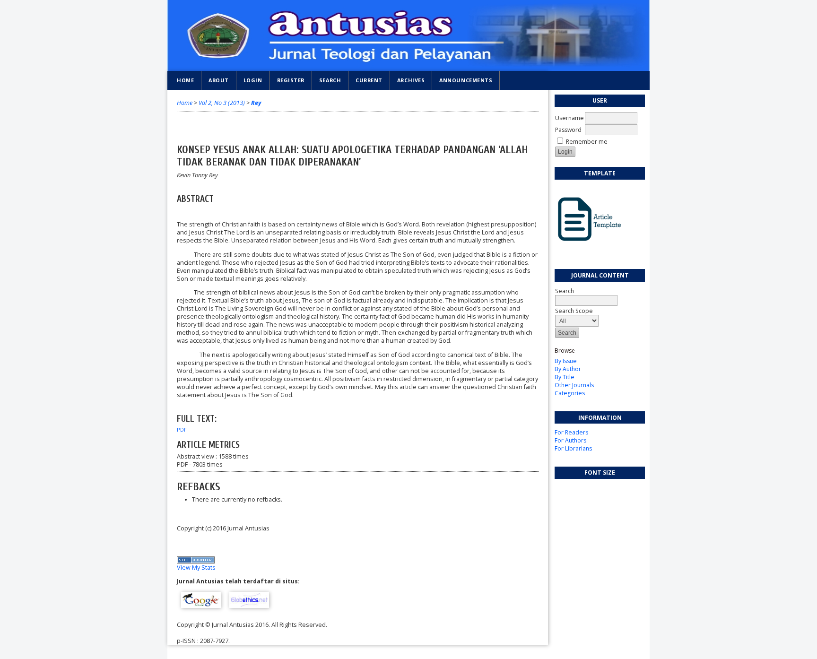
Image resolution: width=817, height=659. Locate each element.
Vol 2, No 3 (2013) (222, 103)
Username (569, 118)
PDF (182, 429)
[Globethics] (249, 606)
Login (252, 80)
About (219, 80)
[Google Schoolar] (201, 606)
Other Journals (574, 385)
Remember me (587, 142)
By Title (564, 377)
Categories (570, 393)
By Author (568, 369)
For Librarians (573, 448)
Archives (411, 80)
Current (369, 80)
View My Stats (196, 568)
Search (564, 291)
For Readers (571, 432)
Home (185, 80)
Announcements (465, 80)
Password (568, 130)
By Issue (566, 361)
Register (290, 80)
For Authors (570, 440)
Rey (256, 103)
